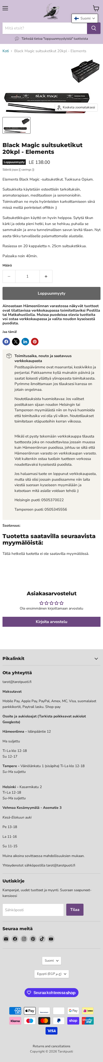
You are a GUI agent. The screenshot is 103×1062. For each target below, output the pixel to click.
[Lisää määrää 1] (46, 276)
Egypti (49, 974)
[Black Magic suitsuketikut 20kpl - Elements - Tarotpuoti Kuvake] (16, 125)
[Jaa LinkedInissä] (25, 341)
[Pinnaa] (34, 341)
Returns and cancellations (51, 1046)
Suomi (49, 960)
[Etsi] (93, 28)
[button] (85, 18)
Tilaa (75, 909)
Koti (5, 51)
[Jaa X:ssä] (16, 341)
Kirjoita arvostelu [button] (51, 622)
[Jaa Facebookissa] (6, 341)
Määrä (7, 265)
